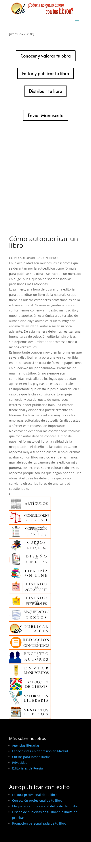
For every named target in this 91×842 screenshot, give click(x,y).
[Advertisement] (45, 175)
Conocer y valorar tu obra (46, 56)
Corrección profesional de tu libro (37, 800)
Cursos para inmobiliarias (31, 757)
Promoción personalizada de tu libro (39, 823)
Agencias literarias (26, 745)
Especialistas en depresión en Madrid (40, 751)
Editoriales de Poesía (27, 768)
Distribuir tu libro (45, 91)
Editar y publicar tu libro (45, 73)
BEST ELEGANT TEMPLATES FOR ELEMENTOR (42, 837)
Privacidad (20, 762)
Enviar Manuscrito (45, 115)
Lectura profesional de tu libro (34, 795)
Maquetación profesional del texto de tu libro (45, 806)
